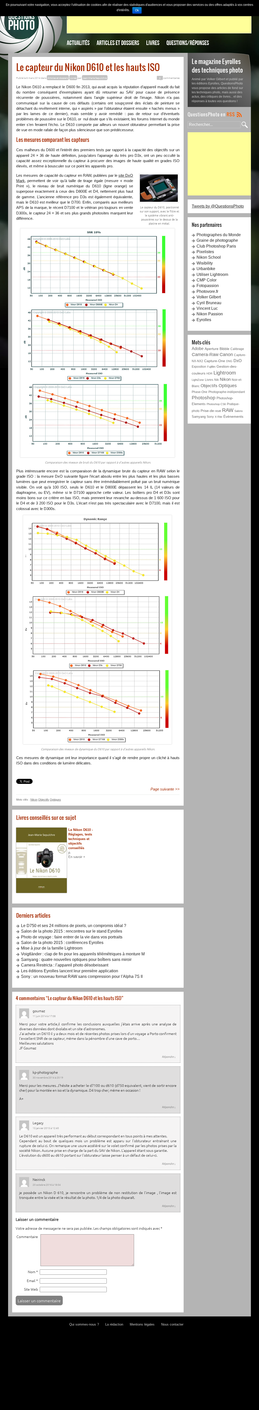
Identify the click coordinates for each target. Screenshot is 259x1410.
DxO (237, 361)
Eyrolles (204, 320)
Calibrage (237, 348)
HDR (209, 373)
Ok (137, 10)
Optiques (55, 799)
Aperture (212, 349)
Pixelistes (205, 252)
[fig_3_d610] (97, 342)
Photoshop (203, 397)
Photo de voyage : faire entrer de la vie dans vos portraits (71, 937)
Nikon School (209, 257)
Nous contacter (172, 1324)
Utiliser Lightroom (212, 274)
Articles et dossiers (118, 42)
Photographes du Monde (219, 235)
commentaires (169, 78)
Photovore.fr (207, 291)
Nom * (33, 1271)
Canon (226, 354)
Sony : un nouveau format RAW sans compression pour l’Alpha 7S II (82, 976)
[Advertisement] (159, 21)
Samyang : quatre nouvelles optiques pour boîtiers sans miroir (76, 959)
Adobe (198, 348)
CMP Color (207, 280)
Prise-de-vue (211, 411)
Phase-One (199, 392)
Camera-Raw (205, 354)
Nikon (33, 799)
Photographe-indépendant (226, 391)
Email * (32, 1280)
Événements (233, 416)
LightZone (198, 379)
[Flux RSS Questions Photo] (215, 114)
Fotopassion (208, 285)
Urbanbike (206, 269)
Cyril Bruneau (209, 303)
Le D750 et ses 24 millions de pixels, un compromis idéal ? (73, 925)
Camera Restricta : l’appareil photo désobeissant (64, 965)
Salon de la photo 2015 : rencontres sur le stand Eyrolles (71, 931)
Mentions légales (142, 1324)
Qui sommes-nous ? (84, 1324)
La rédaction (114, 1324)
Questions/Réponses (187, 42)
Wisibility (205, 263)
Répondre (169, 1056)
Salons (238, 410)
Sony (210, 416)
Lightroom (224, 373)
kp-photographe (45, 1072)
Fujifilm (211, 366)
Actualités (78, 42)
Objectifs (43, 799)
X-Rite (218, 416)
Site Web (31, 1289)
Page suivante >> (165, 789)
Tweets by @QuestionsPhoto (218, 206)
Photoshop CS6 (216, 404)
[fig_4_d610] (97, 629)
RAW (227, 410)
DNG (229, 361)
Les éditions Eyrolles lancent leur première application (69, 971)
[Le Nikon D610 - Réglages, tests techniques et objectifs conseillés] (42, 860)
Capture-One (214, 361)
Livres (152, 42)
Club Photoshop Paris (216, 246)
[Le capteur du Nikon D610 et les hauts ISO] (159, 188)
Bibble (224, 349)
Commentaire (27, 1236)
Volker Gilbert (209, 297)
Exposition (199, 366)
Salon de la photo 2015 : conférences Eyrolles (62, 942)
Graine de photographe (217, 240)
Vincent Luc (207, 308)
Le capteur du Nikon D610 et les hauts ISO (88, 67)
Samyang (199, 416)
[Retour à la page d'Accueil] (21, 21)
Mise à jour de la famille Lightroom (51, 948)
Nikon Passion (210, 314)
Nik (216, 380)
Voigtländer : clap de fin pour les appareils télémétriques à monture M (83, 954)
